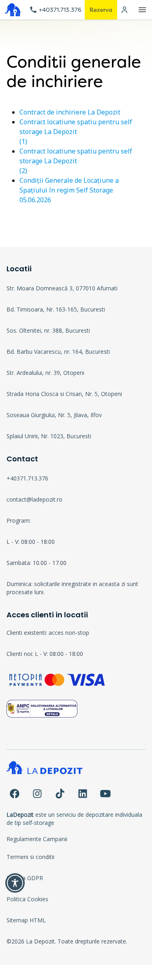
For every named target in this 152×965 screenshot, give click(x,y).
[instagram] (37, 793)
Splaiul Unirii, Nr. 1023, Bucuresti (48, 436)
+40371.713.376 (60, 9)
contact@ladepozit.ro (34, 499)
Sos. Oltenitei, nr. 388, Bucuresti (48, 330)
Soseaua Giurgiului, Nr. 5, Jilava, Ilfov (54, 415)
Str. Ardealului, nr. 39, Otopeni (45, 372)
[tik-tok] (60, 793)
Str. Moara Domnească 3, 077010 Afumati (62, 288)
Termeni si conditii (30, 857)
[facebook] (14, 793)
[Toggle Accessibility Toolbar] (15, 883)
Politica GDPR (24, 878)
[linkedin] (83, 793)
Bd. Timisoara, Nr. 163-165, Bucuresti (55, 309)
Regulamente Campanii (36, 839)
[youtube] (105, 793)
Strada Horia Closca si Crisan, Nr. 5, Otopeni (64, 394)
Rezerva (101, 9)
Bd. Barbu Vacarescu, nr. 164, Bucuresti (58, 351)
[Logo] (13, 9)
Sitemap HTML (26, 920)
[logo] (76, 772)
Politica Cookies (27, 899)
